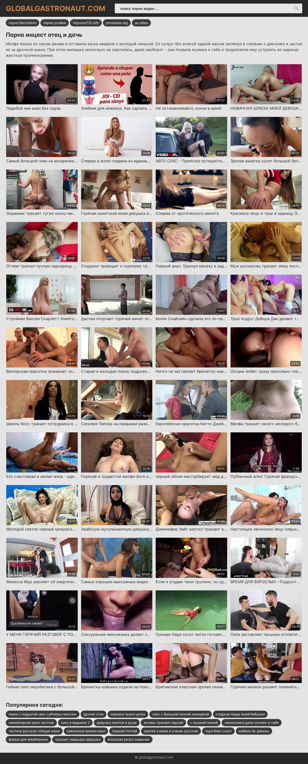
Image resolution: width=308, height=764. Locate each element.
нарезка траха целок (127, 714)
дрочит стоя (93, 714)
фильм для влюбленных (28, 739)
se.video (141, 23)
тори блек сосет (218, 731)
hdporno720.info (86, 23)
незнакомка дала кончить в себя (252, 722)
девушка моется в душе (117, 722)
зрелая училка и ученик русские (171, 731)
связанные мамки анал (86, 731)
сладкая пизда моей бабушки (240, 714)
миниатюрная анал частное (31, 722)
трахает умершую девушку (78, 739)
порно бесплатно (22, 23)
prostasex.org (117, 23)
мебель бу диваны (254, 731)
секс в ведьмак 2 (75, 722)
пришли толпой (124, 731)
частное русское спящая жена (34, 731)
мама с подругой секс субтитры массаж (43, 714)
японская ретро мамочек (129, 739)
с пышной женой (204, 722)
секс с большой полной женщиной (180, 714)
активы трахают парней (163, 722)
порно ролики (54, 23)
